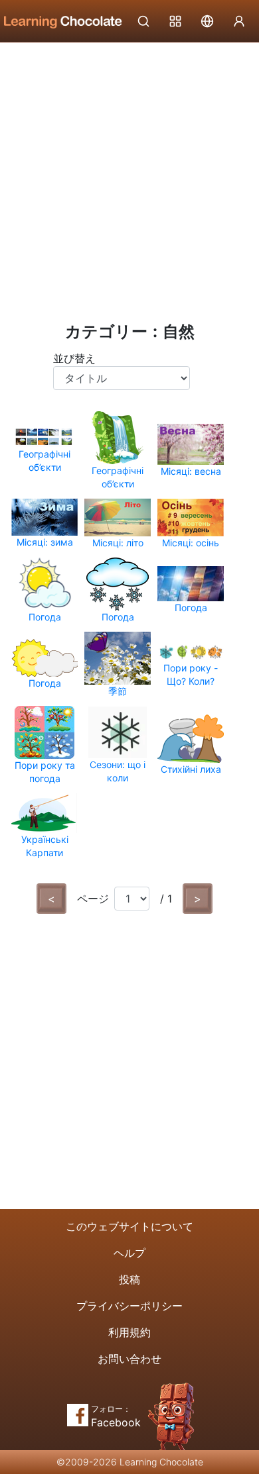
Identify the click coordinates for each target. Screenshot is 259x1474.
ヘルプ (129, 1252)
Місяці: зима (45, 542)
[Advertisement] (129, 179)
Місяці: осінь (190, 542)
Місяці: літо (117, 542)
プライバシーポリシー (129, 1305)
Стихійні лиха (191, 769)
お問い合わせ (129, 1358)
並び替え (74, 358)
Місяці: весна (191, 471)
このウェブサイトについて (129, 1226)
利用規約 (129, 1332)
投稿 (129, 1279)
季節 (117, 691)
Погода (45, 616)
